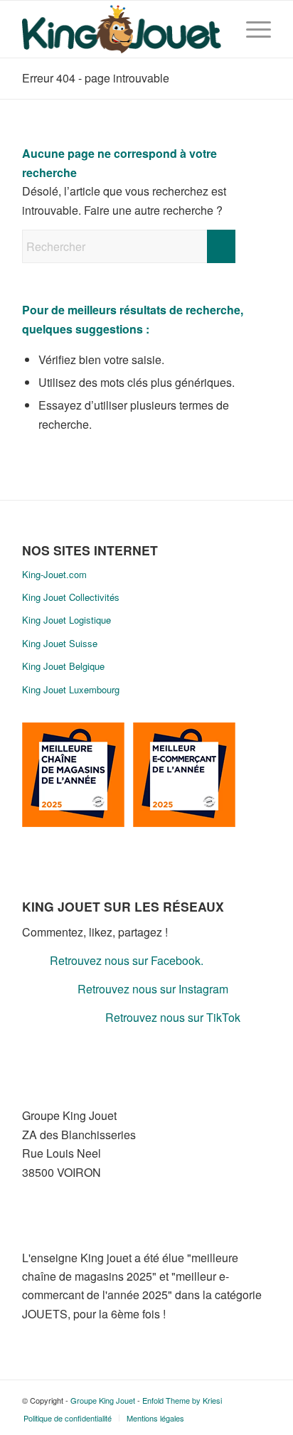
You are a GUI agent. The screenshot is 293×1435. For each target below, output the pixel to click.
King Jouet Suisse (59, 643)
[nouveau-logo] (121, 29)
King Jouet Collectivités (70, 597)
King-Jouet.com (54, 574)
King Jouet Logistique (66, 619)
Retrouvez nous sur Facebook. (126, 960)
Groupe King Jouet (102, 1400)
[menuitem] (218, 29)
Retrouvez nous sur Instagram (153, 989)
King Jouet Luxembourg (70, 689)
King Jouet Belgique (63, 666)
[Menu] (251, 29)
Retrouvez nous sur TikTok (172, 1017)
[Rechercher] (218, 29)
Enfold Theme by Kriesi (182, 1400)
